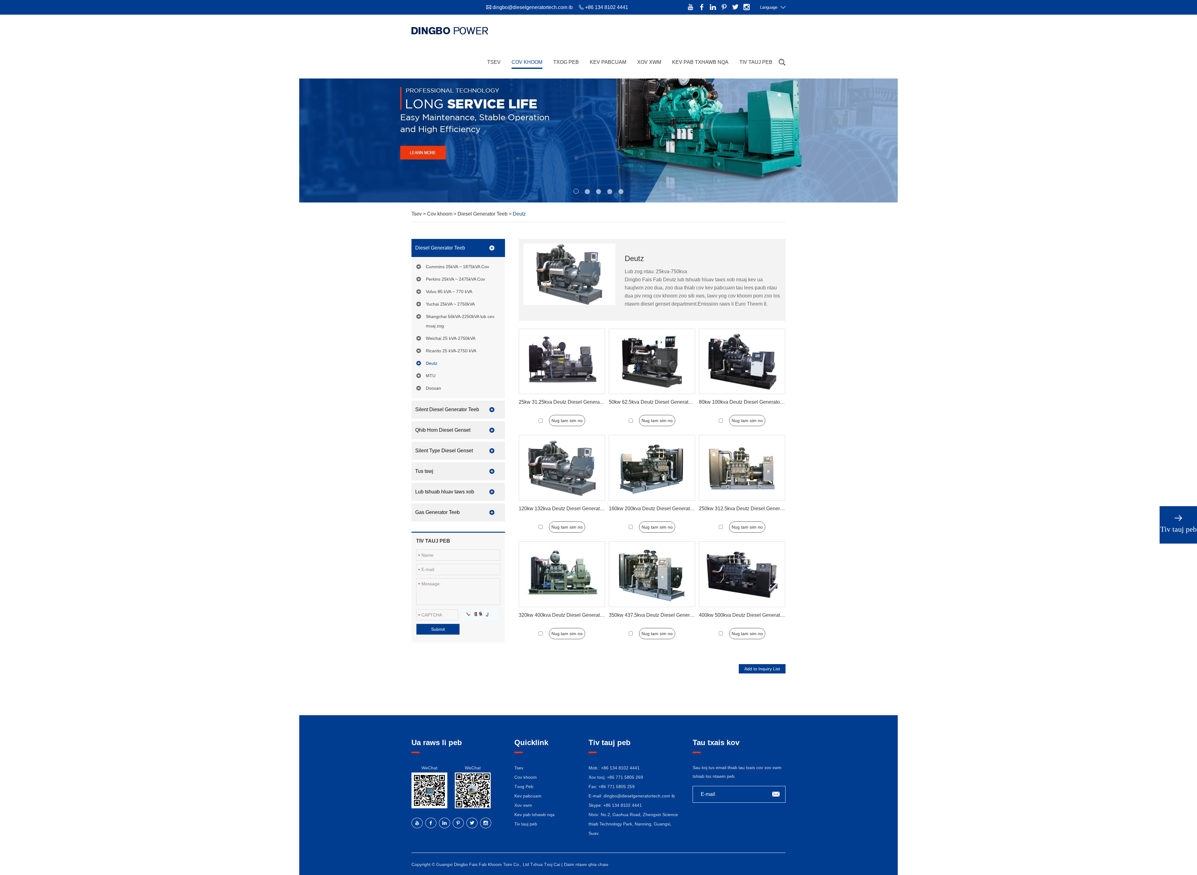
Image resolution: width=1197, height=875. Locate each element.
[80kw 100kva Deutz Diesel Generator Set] (742, 361)
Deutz (431, 363)
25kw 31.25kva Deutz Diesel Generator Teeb (568, 402)
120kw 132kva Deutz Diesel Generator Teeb (567, 508)
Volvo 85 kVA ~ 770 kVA (449, 291)
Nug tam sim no (567, 420)
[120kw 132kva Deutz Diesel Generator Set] (562, 468)
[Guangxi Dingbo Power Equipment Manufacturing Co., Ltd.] (449, 30)
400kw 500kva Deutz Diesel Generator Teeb (747, 615)
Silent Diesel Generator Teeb (447, 409)
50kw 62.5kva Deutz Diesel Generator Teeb (657, 402)
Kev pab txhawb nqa (700, 62)
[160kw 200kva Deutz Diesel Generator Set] (652, 468)
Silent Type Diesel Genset (444, 450)
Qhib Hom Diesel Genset (442, 430)
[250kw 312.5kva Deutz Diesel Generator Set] (742, 468)
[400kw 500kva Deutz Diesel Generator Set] (742, 574)
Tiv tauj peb (755, 62)
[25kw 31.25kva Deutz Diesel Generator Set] (562, 361)
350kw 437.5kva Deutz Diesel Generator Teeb (659, 615)
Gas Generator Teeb (437, 512)
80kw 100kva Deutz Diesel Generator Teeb (746, 402)
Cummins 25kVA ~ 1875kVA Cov (457, 266)
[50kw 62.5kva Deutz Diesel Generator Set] (652, 361)
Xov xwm (649, 62)
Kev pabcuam (608, 62)
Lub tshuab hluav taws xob (444, 491)
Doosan (433, 388)
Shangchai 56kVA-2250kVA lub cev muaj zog (460, 321)
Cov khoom (527, 62)
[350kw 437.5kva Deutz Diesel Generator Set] (652, 574)
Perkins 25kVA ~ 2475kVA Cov (455, 279)
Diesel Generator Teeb (483, 213)
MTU (430, 375)
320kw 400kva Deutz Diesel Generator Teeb (567, 615)
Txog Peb (566, 62)
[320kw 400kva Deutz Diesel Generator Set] (562, 574)
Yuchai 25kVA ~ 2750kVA (450, 304)
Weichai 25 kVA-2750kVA (450, 338)
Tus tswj (424, 471)
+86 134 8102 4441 (622, 805)
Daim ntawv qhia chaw (586, 864)
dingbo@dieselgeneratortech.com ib (533, 7)
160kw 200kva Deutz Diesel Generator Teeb (657, 508)
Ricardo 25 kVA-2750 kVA (451, 350)
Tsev (494, 62)
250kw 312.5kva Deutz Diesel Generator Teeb (749, 508)
